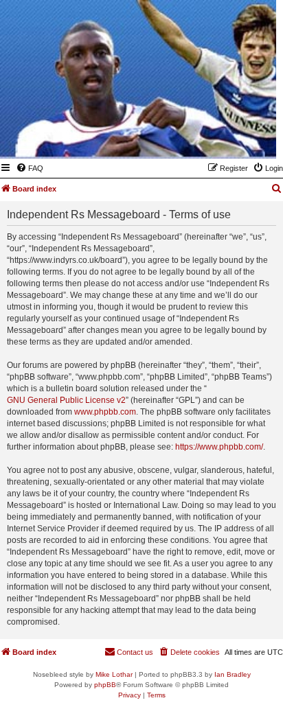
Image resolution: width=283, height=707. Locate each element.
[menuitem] (29, 168)
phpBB (105, 684)
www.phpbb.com (105, 412)
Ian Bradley (232, 674)
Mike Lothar (114, 674)
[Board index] (199, 139)
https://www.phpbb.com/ (219, 447)
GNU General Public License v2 (66, 400)
